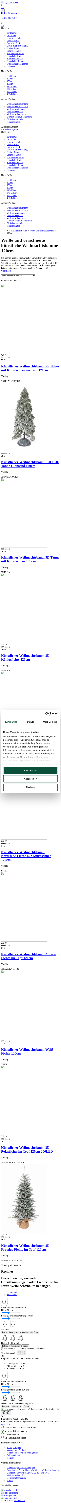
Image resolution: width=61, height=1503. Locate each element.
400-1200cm (12, 94)
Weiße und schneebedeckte (42, 230)
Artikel (10, 1480)
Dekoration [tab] (12, 1292)
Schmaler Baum (14, 51)
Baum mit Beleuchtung (17, 46)
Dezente (5, 1406)
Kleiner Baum (13, 48)
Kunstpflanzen (13, 122)
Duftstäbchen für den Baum (19, 117)
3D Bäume (12, 33)
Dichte (26, 1406)
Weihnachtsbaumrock (16, 114)
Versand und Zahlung (16, 1450)
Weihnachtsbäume (19, 230)
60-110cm (11, 76)
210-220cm (12, 86)
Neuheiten (11, 66)
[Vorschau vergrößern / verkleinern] (21, 1352)
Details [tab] (30, 722)
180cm (10, 84)
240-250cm (12, 89)
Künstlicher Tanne (15, 61)
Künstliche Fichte (15, 58)
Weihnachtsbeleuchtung (17, 104)
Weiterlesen (6, 271)
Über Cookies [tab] (50, 722)
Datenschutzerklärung (16, 1478)
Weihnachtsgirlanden (16, 109)
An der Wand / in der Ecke (27, 1332)
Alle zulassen (30, 770)
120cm (10, 78)
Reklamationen (13, 1455)
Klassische (15, 1346)
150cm (10, 81)
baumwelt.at (19, 1500)
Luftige (5, 1346)
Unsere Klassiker (14, 38)
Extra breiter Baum (15, 53)
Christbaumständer (15, 119)
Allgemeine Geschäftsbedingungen (22, 1452)
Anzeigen (5, 1424)
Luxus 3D (11, 35)
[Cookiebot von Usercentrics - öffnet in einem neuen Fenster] (45, 714)
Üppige (25, 1346)
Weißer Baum (13, 40)
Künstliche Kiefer (15, 56)
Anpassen (29, 779)
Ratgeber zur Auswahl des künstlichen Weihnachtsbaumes (33, 1470)
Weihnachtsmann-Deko (17, 106)
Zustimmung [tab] (11, 722)
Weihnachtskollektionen (17, 64)
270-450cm (12, 91)
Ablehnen (30, 787)
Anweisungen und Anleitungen (21, 1467)
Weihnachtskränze (15, 111)
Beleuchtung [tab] (12, 1294)
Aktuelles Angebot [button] (9, 129)
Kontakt (10, 1458)
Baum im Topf (13, 43)
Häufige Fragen (14, 1447)
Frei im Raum (7, 1332)
